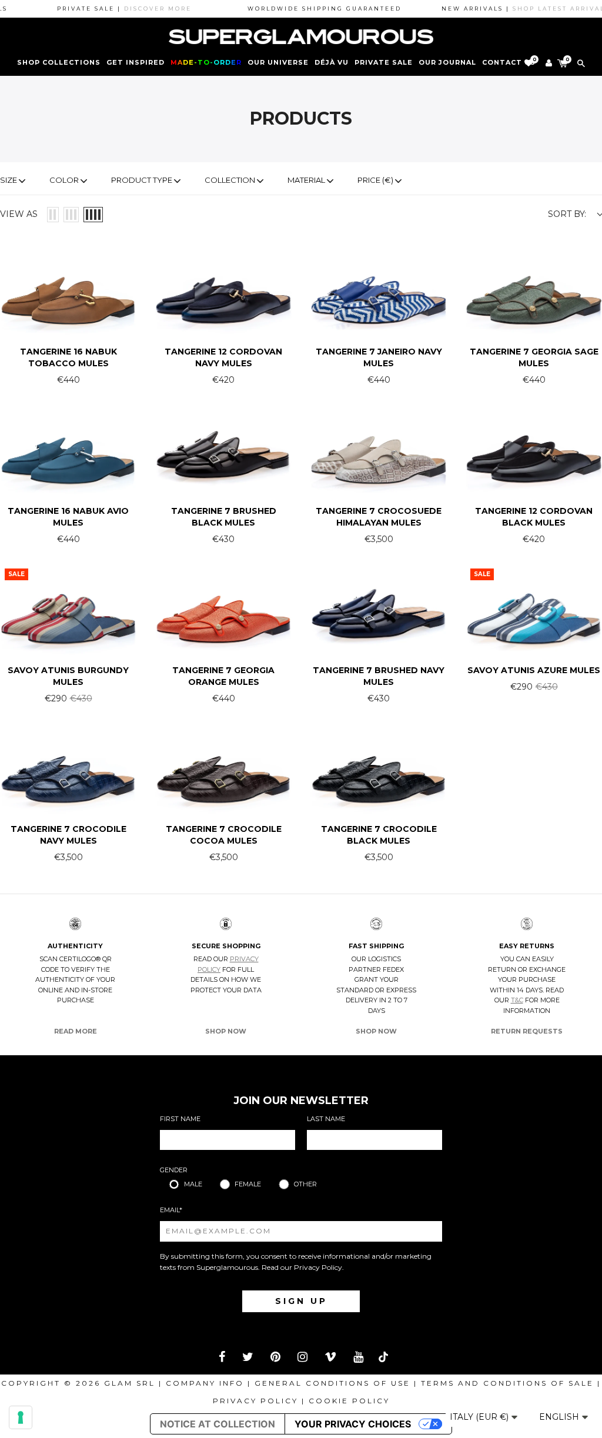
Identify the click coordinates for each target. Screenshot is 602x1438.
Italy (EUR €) (480, 1417)
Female (248, 1184)
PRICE (375, 180)
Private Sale (383, 62)
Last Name (326, 1119)
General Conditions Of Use (332, 1383)
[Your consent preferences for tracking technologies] (20, 1417)
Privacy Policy (318, 1267)
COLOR (64, 180)
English (560, 1417)
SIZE (8, 180)
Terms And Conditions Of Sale (507, 1383)
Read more (75, 1031)
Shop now (225, 1031)
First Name (180, 1119)
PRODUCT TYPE (141, 180)
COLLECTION (230, 180)
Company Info (205, 1383)
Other (305, 1184)
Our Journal (447, 62)
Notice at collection (217, 1424)
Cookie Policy (349, 1400)
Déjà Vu (332, 62)
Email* (171, 1210)
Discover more (138, 8)
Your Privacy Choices (353, 1424)
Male (193, 1184)
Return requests (527, 1031)
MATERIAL (306, 180)
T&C (517, 1000)
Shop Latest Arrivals (541, 8)
